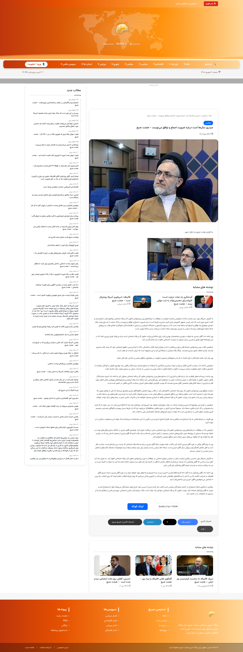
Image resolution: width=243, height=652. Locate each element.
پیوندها (163, 630)
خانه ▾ (187, 64)
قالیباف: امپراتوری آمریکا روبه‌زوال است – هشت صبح (114, 299)
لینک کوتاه (137, 506)
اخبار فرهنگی (111, 630)
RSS (65, 621)
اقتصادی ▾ (158, 64)
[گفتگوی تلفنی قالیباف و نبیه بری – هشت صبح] (153, 565)
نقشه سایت (61, 616)
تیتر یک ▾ (173, 64)
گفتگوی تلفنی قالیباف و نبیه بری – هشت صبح (156, 580)
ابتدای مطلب (153, 85)
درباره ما (162, 625)
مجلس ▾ (129, 64)
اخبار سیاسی (111, 616)
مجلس (204, 115)
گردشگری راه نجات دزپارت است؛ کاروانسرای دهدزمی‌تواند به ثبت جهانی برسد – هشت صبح (174, 300)
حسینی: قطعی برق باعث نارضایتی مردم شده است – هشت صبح (112, 580)
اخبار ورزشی (111, 625)
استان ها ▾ (87, 64)
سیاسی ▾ (143, 64)
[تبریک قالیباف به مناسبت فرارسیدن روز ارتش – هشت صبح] (195, 565)
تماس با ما (161, 621)
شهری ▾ (115, 64)
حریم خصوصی (62, 647)
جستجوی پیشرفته (59, 630)
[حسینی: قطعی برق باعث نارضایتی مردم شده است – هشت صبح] (112, 565)
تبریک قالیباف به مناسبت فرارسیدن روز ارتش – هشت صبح (195, 580)
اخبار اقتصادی (110, 621)
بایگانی (64, 625)
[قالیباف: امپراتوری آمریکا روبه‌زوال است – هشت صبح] (142, 302)
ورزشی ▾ (102, 64)
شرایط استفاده (45, 647)
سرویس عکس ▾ (68, 64)
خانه (210, 115)
